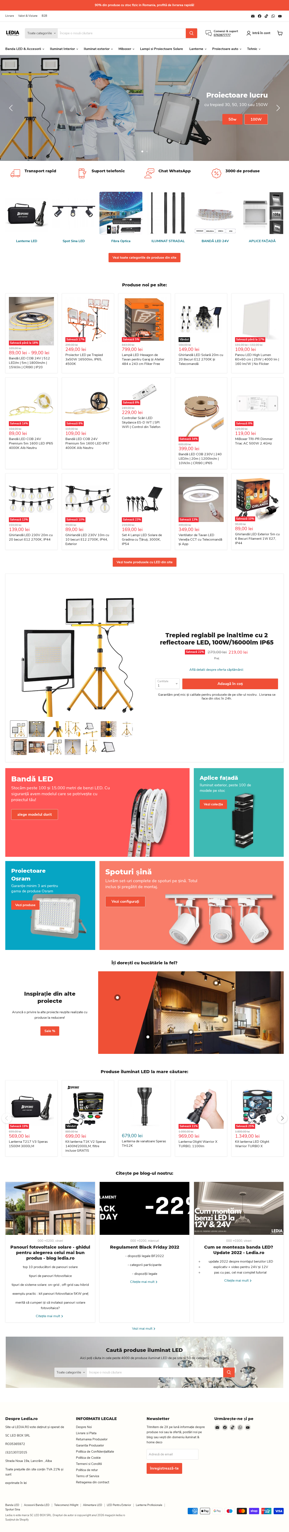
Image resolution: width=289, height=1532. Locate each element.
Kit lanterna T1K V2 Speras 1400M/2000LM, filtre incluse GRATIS (85, 1146)
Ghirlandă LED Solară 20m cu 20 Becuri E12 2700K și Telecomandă (201, 359)
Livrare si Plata (86, 1433)
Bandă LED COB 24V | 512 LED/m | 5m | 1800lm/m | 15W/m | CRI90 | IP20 (29, 363)
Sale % (49, 1031)
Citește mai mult (48, 1316)
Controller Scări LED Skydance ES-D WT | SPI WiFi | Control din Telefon (141, 422)
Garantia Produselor (90, 1445)
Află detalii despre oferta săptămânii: (216, 670)
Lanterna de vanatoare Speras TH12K (144, 1143)
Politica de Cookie (88, 1458)
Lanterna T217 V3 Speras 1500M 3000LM (28, 1143)
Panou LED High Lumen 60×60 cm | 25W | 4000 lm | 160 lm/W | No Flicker (257, 359)
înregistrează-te (164, 1468)
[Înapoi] (11, 108)
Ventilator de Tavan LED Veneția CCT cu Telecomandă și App (200, 539)
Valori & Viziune (27, 16)
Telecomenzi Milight (66, 1505)
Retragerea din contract (92, 1482)
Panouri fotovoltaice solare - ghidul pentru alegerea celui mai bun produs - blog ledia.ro (50, 1253)
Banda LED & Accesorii (23, 49)
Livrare (9, 16)
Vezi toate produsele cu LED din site (145, 562)
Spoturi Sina (12, 1509)
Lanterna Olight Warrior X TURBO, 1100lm (198, 1143)
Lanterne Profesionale (149, 1505)
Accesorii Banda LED (37, 1505)
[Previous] (7, 1118)
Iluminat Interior (63, 49)
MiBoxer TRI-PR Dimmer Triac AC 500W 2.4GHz (254, 441)
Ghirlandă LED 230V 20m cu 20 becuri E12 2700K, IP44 (31, 537)
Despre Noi (84, 1427)
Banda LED (12, 1505)
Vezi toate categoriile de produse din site (144, 257)
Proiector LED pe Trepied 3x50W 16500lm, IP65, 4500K (84, 359)
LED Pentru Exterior (119, 1505)
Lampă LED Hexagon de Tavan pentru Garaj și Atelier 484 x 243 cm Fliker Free (143, 359)
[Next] (282, 1118)
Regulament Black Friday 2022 (144, 1247)
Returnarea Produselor (91, 1439)
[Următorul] (277, 108)
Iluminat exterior (97, 49)
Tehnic (252, 49)
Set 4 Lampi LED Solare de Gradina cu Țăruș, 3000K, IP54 (142, 539)
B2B (44, 16)
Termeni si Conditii (89, 1464)
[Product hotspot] (117, 997)
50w (232, 119)
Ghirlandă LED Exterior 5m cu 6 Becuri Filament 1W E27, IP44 (257, 538)
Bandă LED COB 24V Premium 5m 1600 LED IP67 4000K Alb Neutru (87, 443)
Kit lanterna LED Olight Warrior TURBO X (252, 1143)
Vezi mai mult (142, 1328)
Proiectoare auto (225, 49)
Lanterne (196, 49)
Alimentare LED (92, 1505)
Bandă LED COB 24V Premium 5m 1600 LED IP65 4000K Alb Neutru (31, 443)
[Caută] (191, 33)
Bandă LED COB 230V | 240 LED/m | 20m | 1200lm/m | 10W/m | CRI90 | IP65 (200, 458)
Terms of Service (87, 1476)
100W (256, 119)
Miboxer (125, 49)
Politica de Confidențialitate (95, 1451)
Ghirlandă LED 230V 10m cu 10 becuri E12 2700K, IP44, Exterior (87, 539)
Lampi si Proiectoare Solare (161, 49)
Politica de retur (87, 1470)
